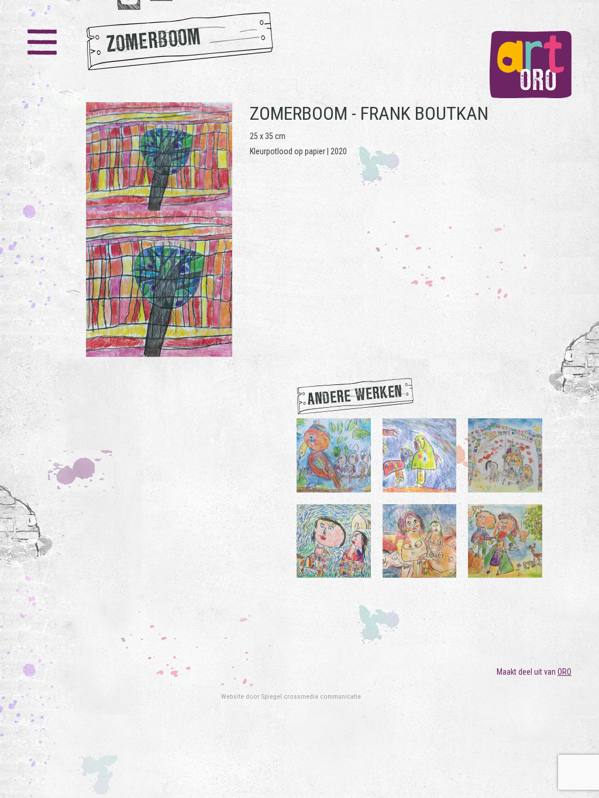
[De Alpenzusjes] (334, 540)
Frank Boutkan (424, 113)
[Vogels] (420, 454)
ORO (564, 671)
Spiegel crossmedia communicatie (311, 696)
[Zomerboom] (159, 229)
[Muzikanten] (505, 540)
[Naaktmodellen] (420, 540)
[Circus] (505, 454)
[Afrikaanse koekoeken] (334, 454)
